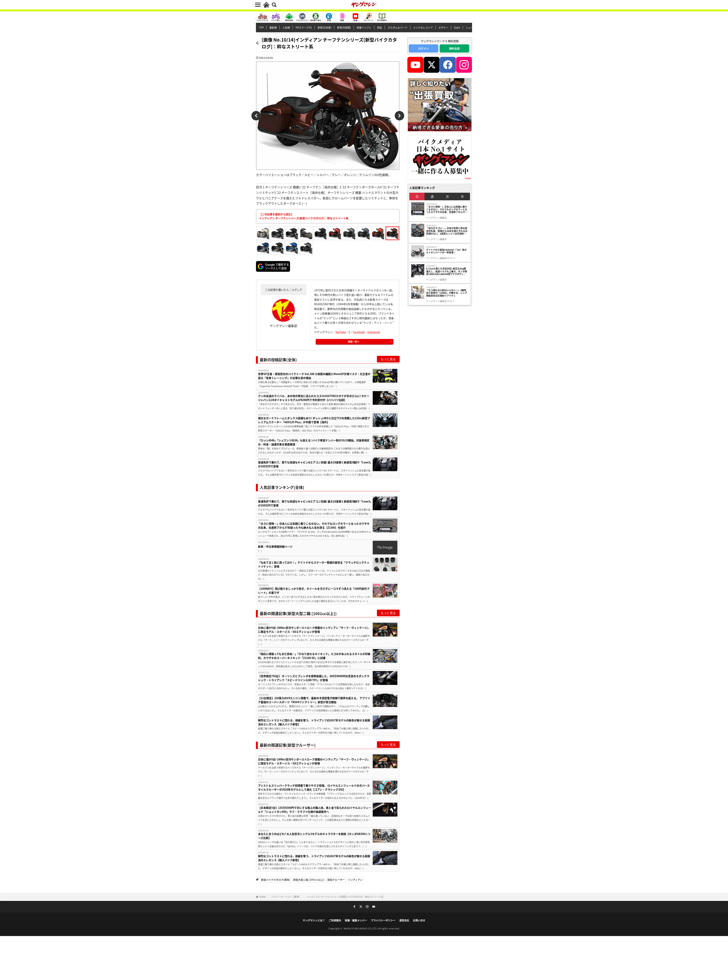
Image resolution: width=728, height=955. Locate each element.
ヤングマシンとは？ (314, 920)
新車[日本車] (324, 27)
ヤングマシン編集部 (436, 218)
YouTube (340, 332)
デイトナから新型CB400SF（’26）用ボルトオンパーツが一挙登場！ (446, 251)
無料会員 (454, 48)
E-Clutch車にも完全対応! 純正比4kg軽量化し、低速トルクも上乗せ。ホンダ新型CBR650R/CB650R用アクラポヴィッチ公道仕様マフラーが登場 (446, 271)
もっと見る (388, 359)
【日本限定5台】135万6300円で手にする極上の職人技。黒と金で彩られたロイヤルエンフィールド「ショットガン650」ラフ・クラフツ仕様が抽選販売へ (314, 810)
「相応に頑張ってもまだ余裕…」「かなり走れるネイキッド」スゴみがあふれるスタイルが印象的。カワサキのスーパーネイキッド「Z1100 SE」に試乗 (314, 656)
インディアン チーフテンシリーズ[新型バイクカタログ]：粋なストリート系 (345, 896)
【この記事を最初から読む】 (303, 216)
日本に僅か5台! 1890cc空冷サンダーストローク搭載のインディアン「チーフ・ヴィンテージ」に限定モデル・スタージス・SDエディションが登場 (314, 630)
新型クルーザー (336, 879)
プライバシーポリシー (383, 920)
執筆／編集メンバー (356, 920)
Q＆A (457, 27)
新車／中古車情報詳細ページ (275, 546)
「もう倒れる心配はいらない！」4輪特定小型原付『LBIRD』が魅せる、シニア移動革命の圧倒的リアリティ (446, 293)
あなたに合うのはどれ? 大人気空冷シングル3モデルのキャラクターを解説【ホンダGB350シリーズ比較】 (314, 836)
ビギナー (443, 27)
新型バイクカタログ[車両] (275, 879)
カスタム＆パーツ (397, 27)
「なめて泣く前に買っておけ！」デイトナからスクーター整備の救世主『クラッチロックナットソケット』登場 (313, 564)
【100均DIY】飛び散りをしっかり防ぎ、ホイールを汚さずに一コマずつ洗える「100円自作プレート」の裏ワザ (313, 590)
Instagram (373, 332)
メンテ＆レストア (423, 27)
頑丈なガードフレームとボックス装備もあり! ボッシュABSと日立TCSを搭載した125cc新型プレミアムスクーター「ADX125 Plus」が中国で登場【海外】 (314, 420)
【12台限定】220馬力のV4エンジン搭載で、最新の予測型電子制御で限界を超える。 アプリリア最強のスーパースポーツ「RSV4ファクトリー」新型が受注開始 (314, 700)
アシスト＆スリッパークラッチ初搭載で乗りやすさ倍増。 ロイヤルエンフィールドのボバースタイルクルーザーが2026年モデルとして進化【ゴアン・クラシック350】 (314, 787)
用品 (379, 27)
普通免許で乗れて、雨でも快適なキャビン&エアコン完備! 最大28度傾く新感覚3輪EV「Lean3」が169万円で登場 (314, 464)
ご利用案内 (335, 920)
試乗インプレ (364, 27)
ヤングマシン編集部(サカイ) (440, 258)
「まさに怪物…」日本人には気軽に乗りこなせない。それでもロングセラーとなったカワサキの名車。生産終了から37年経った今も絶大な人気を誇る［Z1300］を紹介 (313, 525)
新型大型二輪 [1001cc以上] (308, 879)
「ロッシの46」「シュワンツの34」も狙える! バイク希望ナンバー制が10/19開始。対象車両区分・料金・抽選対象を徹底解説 (313, 442)
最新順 (273, 27)
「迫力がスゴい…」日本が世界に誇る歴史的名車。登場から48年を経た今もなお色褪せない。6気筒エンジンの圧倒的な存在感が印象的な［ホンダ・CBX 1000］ (447, 231)
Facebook (359, 332)
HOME (262, 896)
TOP (261, 27)
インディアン (355, 879)
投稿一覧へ (353, 341)
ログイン (423, 48)
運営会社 (404, 920)
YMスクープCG (304, 27)
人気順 (286, 27)
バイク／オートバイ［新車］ (286, 896)
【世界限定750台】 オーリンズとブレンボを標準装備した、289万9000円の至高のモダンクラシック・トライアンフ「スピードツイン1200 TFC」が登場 (313, 678)
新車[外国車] (344, 27)
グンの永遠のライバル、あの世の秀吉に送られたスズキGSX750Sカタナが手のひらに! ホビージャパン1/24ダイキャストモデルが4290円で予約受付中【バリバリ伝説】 (313, 398)
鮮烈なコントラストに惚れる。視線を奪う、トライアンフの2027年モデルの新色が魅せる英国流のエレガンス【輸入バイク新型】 (314, 722)
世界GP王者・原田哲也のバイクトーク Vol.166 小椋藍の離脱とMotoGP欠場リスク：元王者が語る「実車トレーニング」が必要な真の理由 (314, 376)
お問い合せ (419, 920)
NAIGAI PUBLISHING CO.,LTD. (361, 928)
